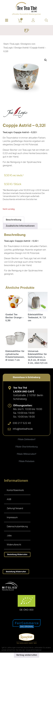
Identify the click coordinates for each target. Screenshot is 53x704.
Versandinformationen (34, 650)
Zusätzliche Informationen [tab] (20, 226)
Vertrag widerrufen (26, 655)
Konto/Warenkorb (15, 490)
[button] (6, 20)
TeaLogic (14, 44)
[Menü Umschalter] (26, 31)
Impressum (12, 517)
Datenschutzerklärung (17, 526)
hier (35, 199)
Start (5, 44)
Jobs (9, 536)
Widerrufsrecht (14, 545)
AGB (9, 499)
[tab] (26, 377)
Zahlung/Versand (15, 508)
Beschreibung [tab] (13, 220)
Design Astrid (22, 48)
